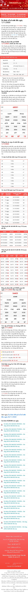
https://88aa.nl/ (16, 574)
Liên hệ (14, 564)
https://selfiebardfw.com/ (18, 586)
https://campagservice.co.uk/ (12, 576)
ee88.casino (6, 577)
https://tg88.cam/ (7, 589)
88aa (20, 576)
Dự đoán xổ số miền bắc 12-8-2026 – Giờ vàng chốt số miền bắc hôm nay (14, 507)
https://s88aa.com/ (8, 586)
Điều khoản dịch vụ (17, 563)
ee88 (14, 571)
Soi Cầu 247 (14, 35)
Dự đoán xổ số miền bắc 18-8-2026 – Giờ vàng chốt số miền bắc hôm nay (14, 476)
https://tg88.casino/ (15, 589)
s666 (12, 582)
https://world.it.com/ (12, 591)
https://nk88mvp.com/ (8, 581)
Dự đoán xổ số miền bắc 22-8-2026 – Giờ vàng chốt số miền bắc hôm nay (14, 455)
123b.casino (10, 572)
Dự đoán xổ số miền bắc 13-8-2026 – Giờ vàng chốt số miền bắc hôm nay (14, 502)
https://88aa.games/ (8, 574)
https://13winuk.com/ (17, 572)
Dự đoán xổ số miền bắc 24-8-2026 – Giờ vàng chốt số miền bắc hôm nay (14, 445)
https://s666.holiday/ (18, 582)
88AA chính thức (13, 587)
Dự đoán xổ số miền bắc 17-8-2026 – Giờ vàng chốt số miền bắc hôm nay (14, 481)
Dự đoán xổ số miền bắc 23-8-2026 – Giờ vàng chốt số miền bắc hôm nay (14, 450)
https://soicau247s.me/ (16, 536)
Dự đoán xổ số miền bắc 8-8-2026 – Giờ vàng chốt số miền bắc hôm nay (15, 528)
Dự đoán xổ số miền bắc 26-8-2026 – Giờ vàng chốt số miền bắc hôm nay (14, 435)
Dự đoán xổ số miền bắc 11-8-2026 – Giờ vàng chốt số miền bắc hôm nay (14, 512)
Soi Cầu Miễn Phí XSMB (16, 8)
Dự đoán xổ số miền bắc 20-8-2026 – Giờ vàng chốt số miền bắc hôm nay (14, 466)
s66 (26, 582)
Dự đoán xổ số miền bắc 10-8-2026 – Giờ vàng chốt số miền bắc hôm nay (14, 517)
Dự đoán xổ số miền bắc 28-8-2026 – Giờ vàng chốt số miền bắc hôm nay (14, 425)
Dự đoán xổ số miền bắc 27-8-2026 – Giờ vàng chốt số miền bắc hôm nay (14, 430)
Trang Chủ (5, 8)
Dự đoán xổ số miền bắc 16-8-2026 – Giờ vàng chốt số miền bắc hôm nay (14, 486)
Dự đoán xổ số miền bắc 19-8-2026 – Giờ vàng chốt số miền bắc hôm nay (14, 471)
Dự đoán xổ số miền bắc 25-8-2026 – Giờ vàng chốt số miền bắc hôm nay (14, 440)
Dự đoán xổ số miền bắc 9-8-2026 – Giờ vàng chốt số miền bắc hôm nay (15, 522)
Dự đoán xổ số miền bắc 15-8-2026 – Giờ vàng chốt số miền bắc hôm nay (14, 492)
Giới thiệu (7, 563)
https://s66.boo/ (7, 582)
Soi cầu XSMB (11, 14)
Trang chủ (3, 14)
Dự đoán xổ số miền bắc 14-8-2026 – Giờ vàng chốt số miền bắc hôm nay (14, 497)
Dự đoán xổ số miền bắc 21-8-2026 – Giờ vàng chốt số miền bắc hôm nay (14, 461)
